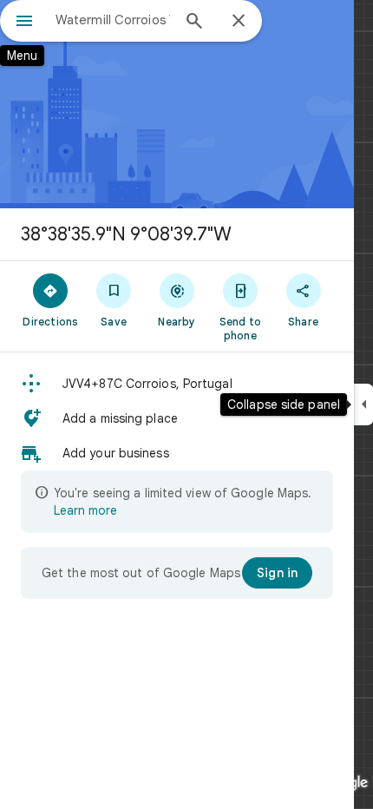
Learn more (85, 510)
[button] (177, 383)
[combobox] (113, 20)
